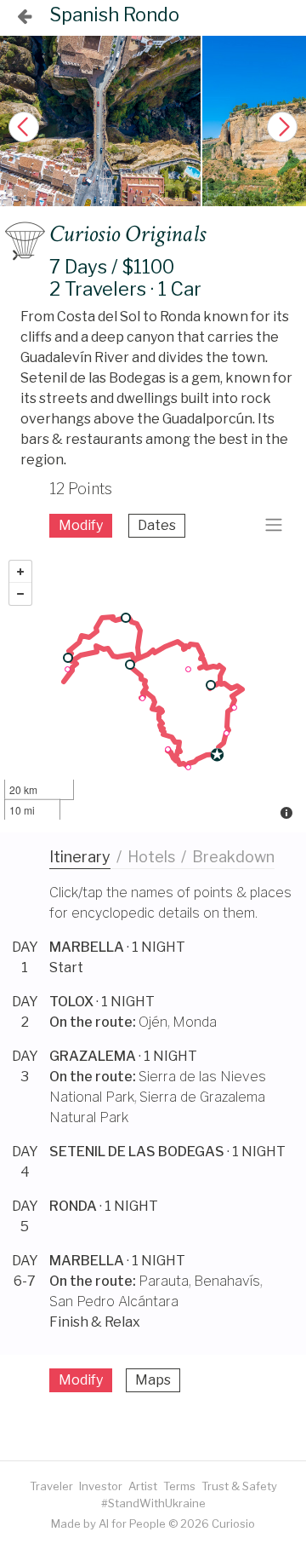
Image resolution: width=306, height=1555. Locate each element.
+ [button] (20, 572)
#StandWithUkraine (153, 1503)
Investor (100, 1486)
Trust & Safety (239, 1486)
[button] (282, 127)
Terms (179, 1486)
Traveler (51, 1486)
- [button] (20, 594)
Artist (142, 1486)
